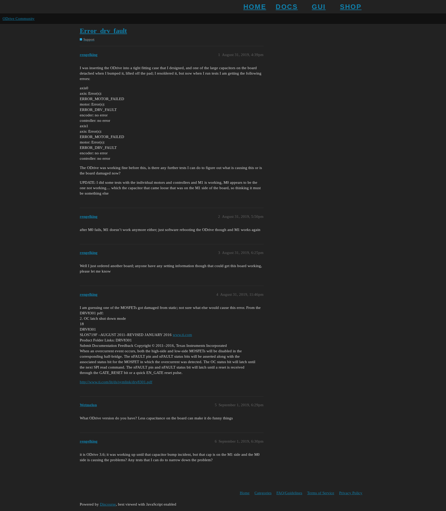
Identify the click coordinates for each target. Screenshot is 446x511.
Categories (263, 493)
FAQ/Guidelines (289, 493)
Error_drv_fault (103, 31)
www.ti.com (182, 335)
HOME (254, 7)
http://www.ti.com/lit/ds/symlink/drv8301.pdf (116, 382)
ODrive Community (19, 19)
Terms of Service (320, 493)
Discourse (108, 504)
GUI (319, 7)
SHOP (350, 7)
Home (245, 493)
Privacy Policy (350, 493)
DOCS (287, 7)
